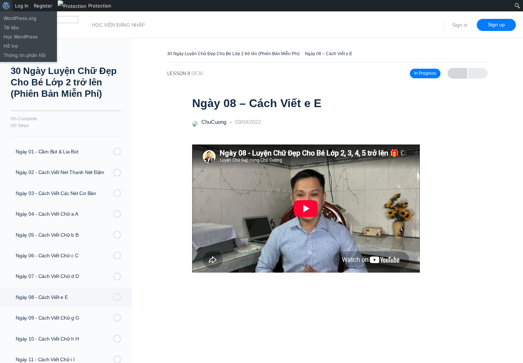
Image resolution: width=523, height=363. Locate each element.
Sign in (459, 25)
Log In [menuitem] (21, 6)
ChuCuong (214, 122)
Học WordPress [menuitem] (21, 37)
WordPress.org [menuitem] (20, 18)
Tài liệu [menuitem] (11, 27)
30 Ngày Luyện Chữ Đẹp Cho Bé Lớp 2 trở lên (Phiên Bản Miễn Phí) (233, 53)
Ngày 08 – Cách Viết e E (328, 53)
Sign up (496, 24)
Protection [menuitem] (99, 6)
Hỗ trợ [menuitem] (11, 46)
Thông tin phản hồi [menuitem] (25, 55)
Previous (457, 73)
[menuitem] (6, 5)
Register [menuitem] (43, 6)
